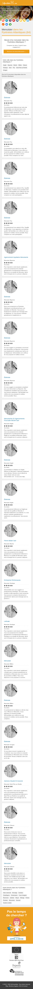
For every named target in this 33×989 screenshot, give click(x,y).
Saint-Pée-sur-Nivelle (21, 67)
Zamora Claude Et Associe (13, 781)
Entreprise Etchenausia (12, 580)
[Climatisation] (27, 20)
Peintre (27, 897)
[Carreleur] (6, 24)
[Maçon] (3, 24)
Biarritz (15, 65)
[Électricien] (10, 20)
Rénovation (12, 900)
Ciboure (25, 65)
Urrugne (5, 70)
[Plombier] (6, 20)
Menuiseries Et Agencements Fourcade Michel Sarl (14, 419)
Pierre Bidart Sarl (10, 541)
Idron (10, 67)
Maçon (17, 897)
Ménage (22, 897)
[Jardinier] (10, 24)
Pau (14, 67)
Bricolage (14, 892)
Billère (20, 65)
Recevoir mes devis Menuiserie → (16, 51)
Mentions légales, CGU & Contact (18, 986)
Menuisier (7, 661)
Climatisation (14, 895)
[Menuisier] (20, 20)
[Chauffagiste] (13, 20)
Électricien (6, 897)
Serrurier (18, 900)
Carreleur (20, 892)
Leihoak (7, 621)
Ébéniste (7, 97)
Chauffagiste (6, 895)
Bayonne (10, 65)
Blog (7, 986)
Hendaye (5, 67)
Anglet (4, 65)
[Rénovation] (24, 20)
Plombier (5, 900)
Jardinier (12, 897)
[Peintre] (17, 20)
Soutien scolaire (7, 903)
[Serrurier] (3, 20)
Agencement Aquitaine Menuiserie (16, 257)
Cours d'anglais (23, 895)
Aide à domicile (7, 892)
